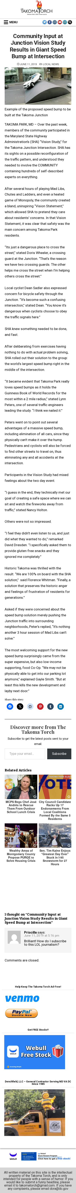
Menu (13, 22)
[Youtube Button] (60, 22)
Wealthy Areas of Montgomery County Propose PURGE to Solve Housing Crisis (20, 855)
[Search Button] (70, 22)
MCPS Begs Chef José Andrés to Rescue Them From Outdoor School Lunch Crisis (21, 807)
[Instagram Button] (55, 22)
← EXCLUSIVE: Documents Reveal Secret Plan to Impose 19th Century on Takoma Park (38, 898)
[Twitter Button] (45, 22)
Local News (51, 64)
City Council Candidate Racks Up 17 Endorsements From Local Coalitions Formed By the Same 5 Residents (55, 810)
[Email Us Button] (65, 22)
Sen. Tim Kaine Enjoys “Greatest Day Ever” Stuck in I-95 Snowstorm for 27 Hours (55, 857)
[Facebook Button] (50, 22)
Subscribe (59, 754)
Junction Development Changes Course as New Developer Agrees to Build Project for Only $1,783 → (38, 885)
